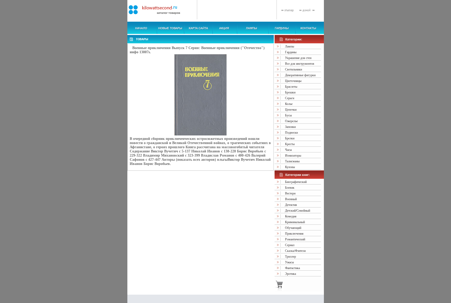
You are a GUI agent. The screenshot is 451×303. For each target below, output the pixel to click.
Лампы (289, 46)
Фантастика (292, 268)
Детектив (291, 205)
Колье (289, 104)
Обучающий (293, 228)
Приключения (294, 233)
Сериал (289, 245)
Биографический (296, 182)
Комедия (290, 216)
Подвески (291, 132)
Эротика (290, 274)
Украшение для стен (298, 58)
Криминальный (295, 222)
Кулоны (290, 167)
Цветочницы (293, 81)
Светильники (293, 69)
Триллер (290, 256)
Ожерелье (291, 121)
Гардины (290, 52)
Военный (291, 199)
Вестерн (290, 193)
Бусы (288, 115)
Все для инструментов (299, 64)
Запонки (290, 127)
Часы (288, 150)
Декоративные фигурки (300, 75)
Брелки (289, 138)
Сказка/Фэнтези (295, 251)
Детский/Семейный (297, 210)
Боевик (289, 187)
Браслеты (291, 86)
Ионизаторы (293, 155)
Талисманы (292, 161)
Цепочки (290, 109)
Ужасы (289, 262)
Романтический (295, 239)
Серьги (289, 98)
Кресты (290, 144)
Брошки (290, 92)
